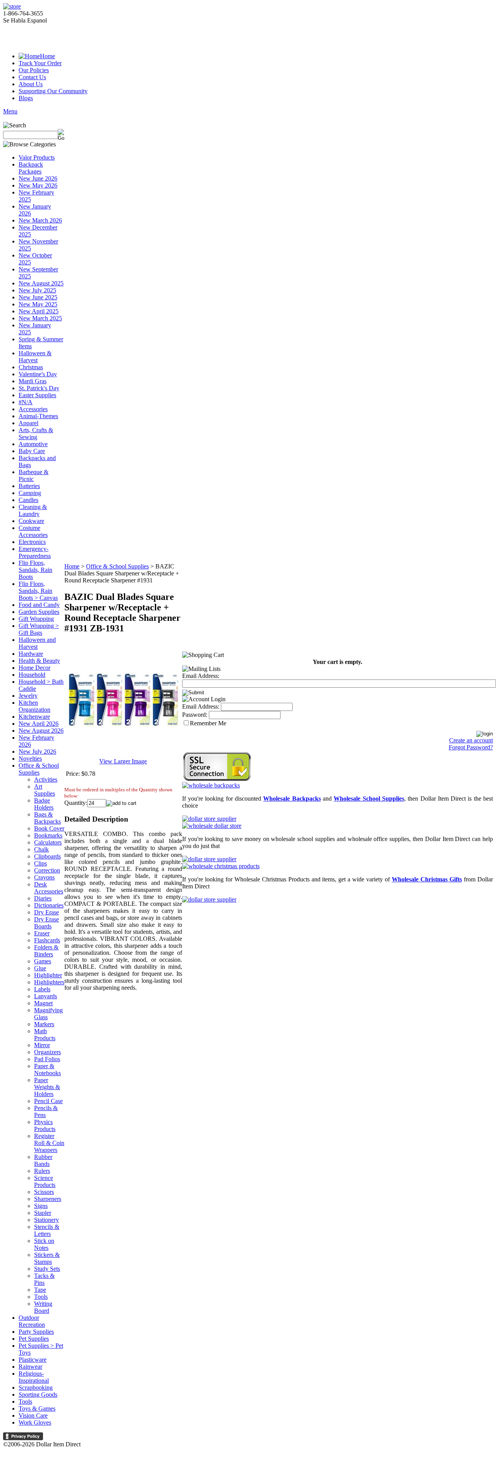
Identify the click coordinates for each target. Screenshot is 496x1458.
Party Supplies (36, 1331)
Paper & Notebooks (47, 1069)
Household (32, 674)
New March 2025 (40, 318)
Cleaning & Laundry (33, 510)
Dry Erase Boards (46, 923)
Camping (30, 493)
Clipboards (47, 856)
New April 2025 (39, 311)
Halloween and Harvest (37, 643)
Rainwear (30, 1366)
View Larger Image (123, 761)
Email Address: (200, 676)
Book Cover (49, 828)
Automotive (33, 444)
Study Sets (47, 1268)
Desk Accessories (48, 888)
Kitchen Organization (34, 706)
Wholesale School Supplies (369, 798)
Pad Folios (47, 1059)
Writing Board (43, 1307)
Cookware (31, 521)
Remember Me (208, 723)
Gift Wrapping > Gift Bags (39, 629)
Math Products (44, 1034)
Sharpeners (47, 1199)
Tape (40, 1289)
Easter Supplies (37, 395)
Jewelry (28, 695)
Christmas (31, 367)
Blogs (26, 98)
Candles (28, 500)
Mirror (42, 1045)
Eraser (42, 933)
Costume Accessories (33, 531)
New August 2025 (41, 283)
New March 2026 (40, 220)
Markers (44, 1024)
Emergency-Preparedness (35, 552)
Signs (41, 1206)
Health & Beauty (39, 660)
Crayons (44, 877)
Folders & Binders (46, 951)
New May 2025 (38, 304)
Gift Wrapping (36, 618)
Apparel (28, 423)
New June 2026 (38, 178)
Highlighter (48, 975)
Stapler (42, 1212)
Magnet (43, 1003)
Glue (40, 968)
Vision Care (33, 1415)
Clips (40, 863)
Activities (45, 779)
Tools (41, 1296)
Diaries (43, 898)
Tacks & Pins (44, 1279)
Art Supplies (44, 790)
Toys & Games (37, 1408)
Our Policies (34, 70)
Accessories (33, 409)
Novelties (30, 758)
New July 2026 (37, 751)
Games (42, 961)
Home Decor (34, 667)
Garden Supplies (39, 611)
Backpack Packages (31, 168)
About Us (31, 84)
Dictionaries (49, 905)
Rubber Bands (43, 1160)
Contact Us (32, 77)
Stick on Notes (44, 1244)
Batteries (29, 486)
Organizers (47, 1052)
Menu (10, 111)
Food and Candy (39, 604)
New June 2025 (38, 297)
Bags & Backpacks (47, 818)
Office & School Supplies (39, 769)
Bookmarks (48, 835)
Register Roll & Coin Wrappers (49, 1143)
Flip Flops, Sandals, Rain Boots (35, 570)
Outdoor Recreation (32, 1321)
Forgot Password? (471, 747)
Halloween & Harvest (35, 356)
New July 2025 (37, 290)
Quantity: (75, 802)
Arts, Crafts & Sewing (36, 433)
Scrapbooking (36, 1387)
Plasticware (32, 1359)
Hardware (31, 653)
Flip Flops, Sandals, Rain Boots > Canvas (38, 590)
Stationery (46, 1219)
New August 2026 (41, 730)
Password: (194, 714)
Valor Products (37, 157)
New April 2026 (39, 723)
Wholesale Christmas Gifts (427, 879)
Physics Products (44, 1125)
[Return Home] (12, 6)
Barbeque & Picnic (33, 475)
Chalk (41, 849)
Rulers (42, 1171)
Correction (47, 870)
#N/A (26, 402)
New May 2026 (38, 185)
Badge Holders (43, 804)
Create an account (471, 740)
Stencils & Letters (46, 1230)
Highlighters (49, 982)
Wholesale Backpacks (291, 798)
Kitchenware (34, 716)
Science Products (44, 1181)
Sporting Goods (38, 1394)
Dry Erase (46, 912)
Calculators (48, 842)
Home (47, 56)
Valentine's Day (38, 374)
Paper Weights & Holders (47, 1087)
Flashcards (47, 940)
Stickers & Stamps (47, 1258)
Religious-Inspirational (34, 1377)
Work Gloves (35, 1422)
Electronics (32, 542)
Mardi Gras (32, 381)
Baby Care (32, 451)
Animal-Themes (38, 416)
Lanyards (45, 996)
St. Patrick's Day (39, 388)
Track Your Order (40, 63)
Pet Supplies (34, 1338)
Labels (42, 989)
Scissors (44, 1192)
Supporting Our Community (53, 91)
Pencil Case (48, 1101)
